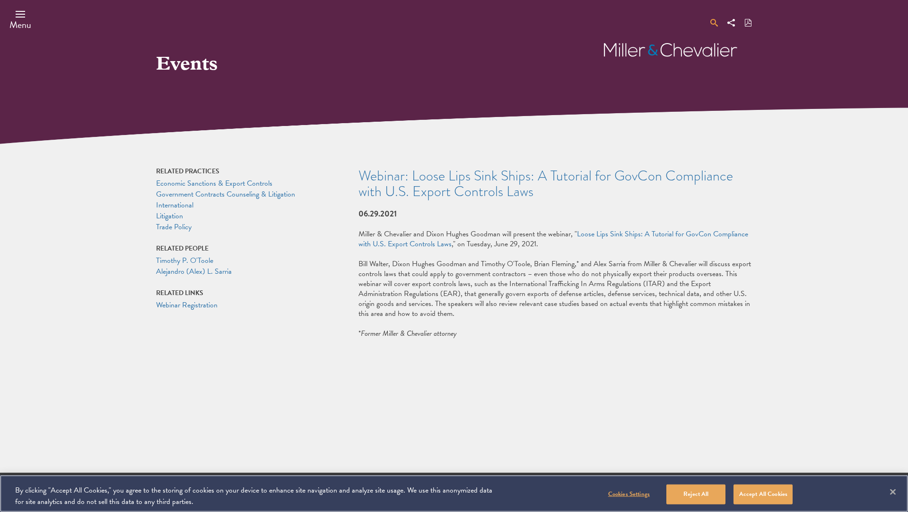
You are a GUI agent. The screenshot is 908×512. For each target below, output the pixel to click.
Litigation (169, 216)
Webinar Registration (187, 305)
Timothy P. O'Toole (184, 260)
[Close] (892, 492)
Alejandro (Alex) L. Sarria (194, 271)
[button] (20, 19)
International (174, 205)
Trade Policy (174, 227)
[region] (454, 493)
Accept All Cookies (763, 494)
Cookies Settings (629, 494)
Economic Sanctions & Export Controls (214, 183)
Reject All (695, 494)
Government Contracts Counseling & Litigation (225, 194)
